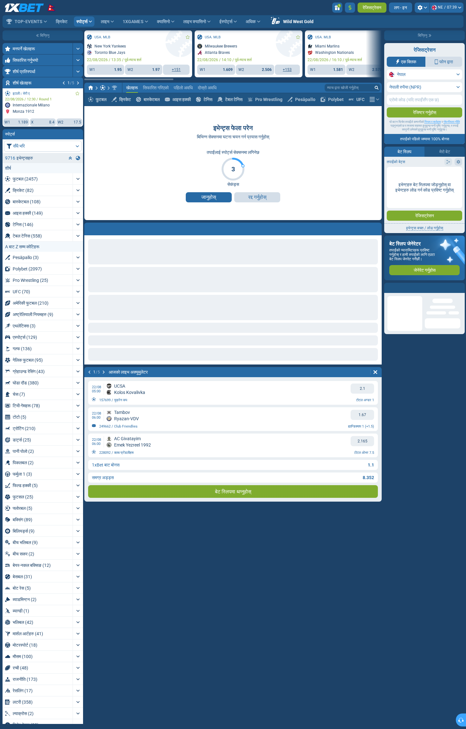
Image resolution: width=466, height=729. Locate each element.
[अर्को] (78, 83)
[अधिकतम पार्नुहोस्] (78, 48)
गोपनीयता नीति (451, 122)
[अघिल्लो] (63, 83)
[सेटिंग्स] (422, 8)
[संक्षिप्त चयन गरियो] (70, 158)
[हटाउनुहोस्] (375, 372)
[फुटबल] (103, 88)
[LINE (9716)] (90, 88)
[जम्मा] (350, 8)
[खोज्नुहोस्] (376, 88)
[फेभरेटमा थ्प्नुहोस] (77, 93)
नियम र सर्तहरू (432, 122)
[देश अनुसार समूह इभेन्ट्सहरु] (78, 158)
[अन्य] (374, 99)
